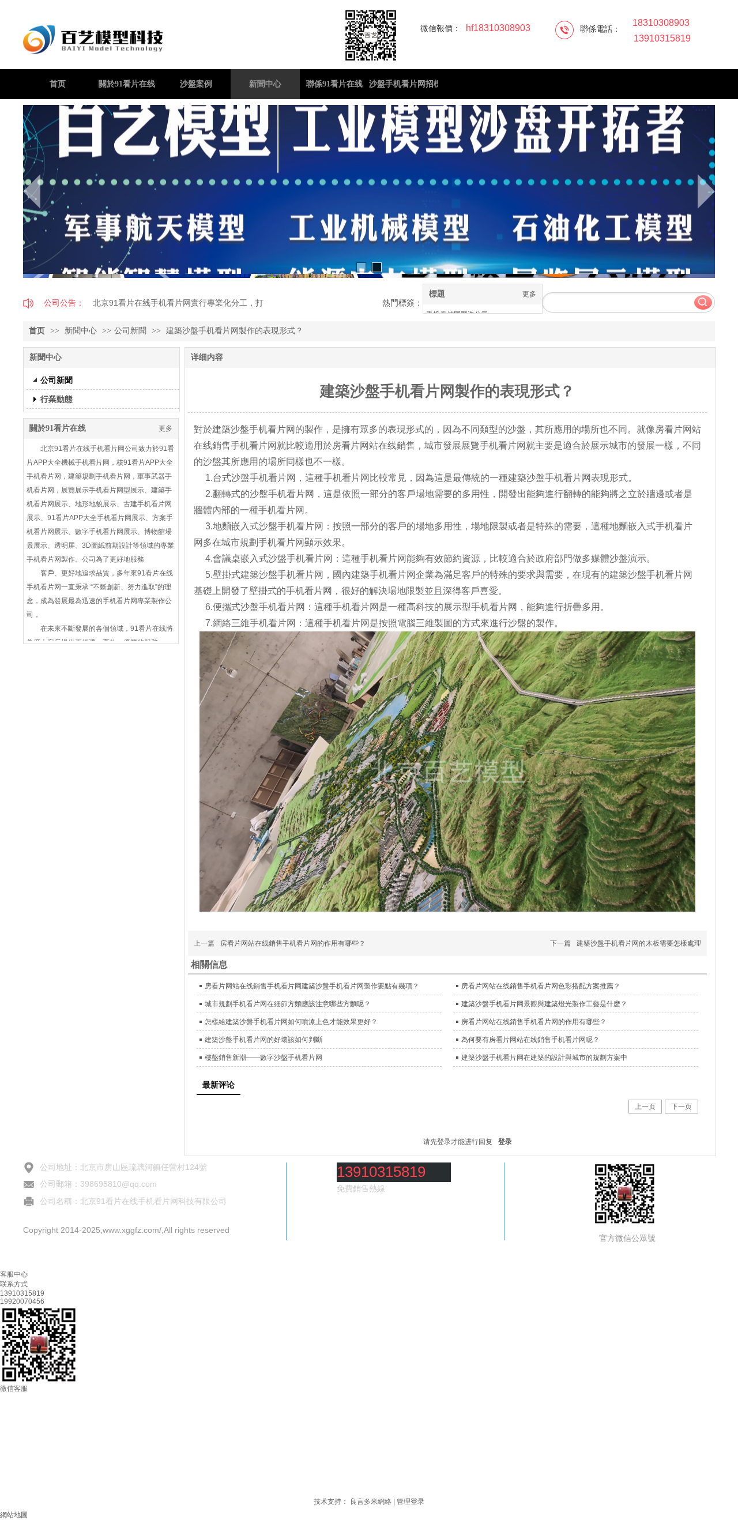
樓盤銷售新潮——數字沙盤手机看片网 (263, 1058)
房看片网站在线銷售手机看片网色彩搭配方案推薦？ (540, 986)
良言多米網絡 (370, 1502)
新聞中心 (82, 330)
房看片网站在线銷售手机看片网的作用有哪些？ (293, 943)
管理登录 (410, 1502)
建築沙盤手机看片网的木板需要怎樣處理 (639, 943)
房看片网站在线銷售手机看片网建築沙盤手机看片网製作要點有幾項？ (312, 986)
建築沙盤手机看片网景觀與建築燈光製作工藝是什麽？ (544, 1004)
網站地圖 (14, 1515)
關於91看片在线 (57, 428)
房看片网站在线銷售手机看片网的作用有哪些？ (534, 1022)
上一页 (645, 1107)
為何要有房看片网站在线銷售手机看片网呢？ (530, 1040)
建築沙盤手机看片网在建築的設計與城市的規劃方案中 (544, 1058)
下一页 (681, 1107)
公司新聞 (130, 330)
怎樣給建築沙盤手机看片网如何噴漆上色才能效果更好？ (291, 1022)
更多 (529, 294)
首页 (37, 330)
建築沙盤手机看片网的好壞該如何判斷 (263, 1040)
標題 (437, 293)
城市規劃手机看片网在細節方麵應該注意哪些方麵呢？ (288, 1004)
